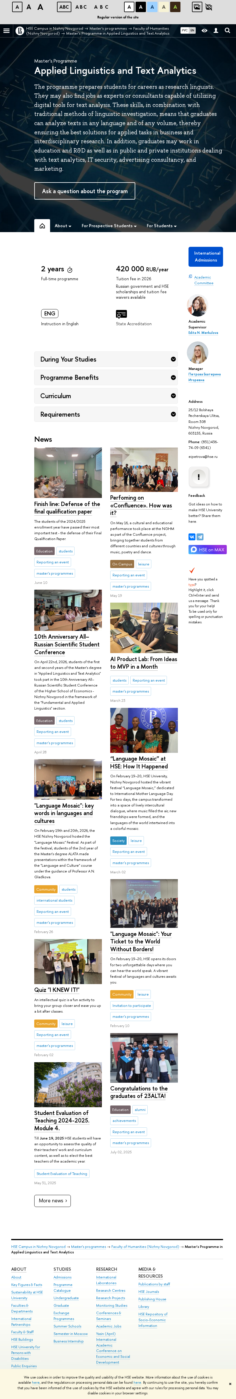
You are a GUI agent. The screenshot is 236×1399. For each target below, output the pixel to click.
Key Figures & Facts (26, 1284)
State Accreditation (134, 323)
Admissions (62, 1277)
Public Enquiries (24, 1366)
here (36, 1382)
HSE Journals (148, 1291)
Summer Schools (67, 1326)
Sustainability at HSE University (27, 1295)
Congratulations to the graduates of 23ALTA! (139, 1092)
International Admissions (207, 256)
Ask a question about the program (85, 191)
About (18, 1269)
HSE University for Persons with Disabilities (25, 1353)
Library (143, 1306)
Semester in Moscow (71, 1333)
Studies (62, 1269)
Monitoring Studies (111, 1305)
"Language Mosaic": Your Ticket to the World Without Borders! (141, 941)
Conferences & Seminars (108, 1315)
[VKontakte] (192, 536)
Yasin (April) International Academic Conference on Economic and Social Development (113, 1348)
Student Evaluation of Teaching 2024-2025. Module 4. (62, 1120)
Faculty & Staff (22, 1332)
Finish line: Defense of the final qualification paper (67, 508)
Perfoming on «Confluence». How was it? (141, 505)
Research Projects (110, 1297)
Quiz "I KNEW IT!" (56, 990)
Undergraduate (66, 1297)
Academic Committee (204, 279)
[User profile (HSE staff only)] (216, 30)
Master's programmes (88, 1246)
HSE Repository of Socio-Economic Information (153, 1320)
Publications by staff (154, 1284)
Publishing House (152, 1299)
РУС (185, 30)
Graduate (61, 1305)
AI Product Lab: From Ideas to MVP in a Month (143, 663)
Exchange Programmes (64, 1315)
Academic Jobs (108, 1326)
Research (106, 1269)
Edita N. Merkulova (203, 332)
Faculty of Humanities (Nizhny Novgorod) (145, 1246)
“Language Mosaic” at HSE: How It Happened (139, 762)
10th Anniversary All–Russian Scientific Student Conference (67, 644)
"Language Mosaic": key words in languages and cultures (64, 813)
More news (51, 1200)
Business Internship (69, 1341)
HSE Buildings (22, 1339)
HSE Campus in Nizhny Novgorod (38, 1246)
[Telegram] (200, 536)
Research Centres (110, 1290)
